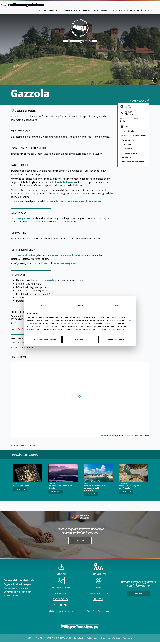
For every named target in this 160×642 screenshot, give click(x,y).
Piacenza (57, 255)
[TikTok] (141, 10)
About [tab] (117, 305)
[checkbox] (23, 110)
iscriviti (139, 593)
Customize (78, 339)
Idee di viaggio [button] (71, 10)
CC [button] (155, 80)
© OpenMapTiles (130, 435)
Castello (49, 280)
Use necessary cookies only (44, 339)
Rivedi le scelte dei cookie (98, 610)
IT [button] (146, 10)
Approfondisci (20, 489)
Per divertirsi (127, 148)
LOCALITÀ (144, 100)
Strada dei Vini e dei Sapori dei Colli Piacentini (74, 201)
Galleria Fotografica (61, 587)
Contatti (98, 587)
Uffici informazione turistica (133, 162)
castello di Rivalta (75, 255)
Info (16, 322)
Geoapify (120, 435)
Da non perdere (128, 140)
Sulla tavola (126, 144)
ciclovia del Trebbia (25, 255)
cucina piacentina (24, 218)
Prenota (80, 540)
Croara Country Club (64, 263)
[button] (152, 10)
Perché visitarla (128, 131)
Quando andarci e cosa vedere (134, 135)
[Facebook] (128, 10)
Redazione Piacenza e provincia (23, 342)
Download (61, 573)
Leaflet (105, 435)
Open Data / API (98, 573)
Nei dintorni (126, 157)
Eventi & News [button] (90, 10)
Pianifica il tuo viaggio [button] (112, 10)
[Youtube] (138, 10)
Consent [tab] (42, 305)
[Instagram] (131, 10)
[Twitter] (134, 10)
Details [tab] (80, 305)
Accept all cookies (116, 339)
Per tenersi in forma (130, 153)
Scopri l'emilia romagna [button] (48, 10)
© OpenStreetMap (142, 435)
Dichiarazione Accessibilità (61, 610)
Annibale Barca (63, 182)
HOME (133, 100)
